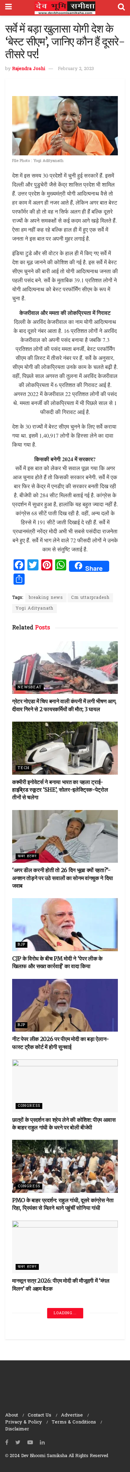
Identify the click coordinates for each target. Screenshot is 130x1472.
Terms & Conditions (74, 1422)
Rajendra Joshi (28, 69)
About (11, 1415)
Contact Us (39, 1415)
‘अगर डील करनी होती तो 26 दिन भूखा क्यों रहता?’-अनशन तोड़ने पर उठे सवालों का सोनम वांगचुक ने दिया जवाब (62, 878)
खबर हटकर (27, 856)
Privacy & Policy (23, 1422)
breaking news (46, 598)
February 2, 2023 (76, 69)
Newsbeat (30, 687)
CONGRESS (29, 1106)
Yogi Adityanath (34, 608)
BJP (21, 944)
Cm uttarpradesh (90, 598)
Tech (23, 768)
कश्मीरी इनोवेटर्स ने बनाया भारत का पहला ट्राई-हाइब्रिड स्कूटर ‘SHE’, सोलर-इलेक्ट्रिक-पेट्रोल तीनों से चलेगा (60, 789)
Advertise (72, 1415)
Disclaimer (17, 1429)
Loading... (65, 1313)
